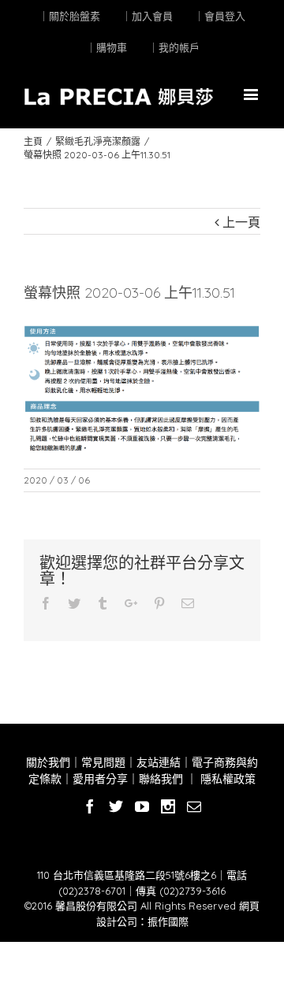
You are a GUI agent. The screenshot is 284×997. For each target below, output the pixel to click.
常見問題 (103, 762)
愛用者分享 (100, 779)
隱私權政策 (226, 779)
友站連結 (158, 762)
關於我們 (48, 762)
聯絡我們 (161, 779)
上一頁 (241, 222)
